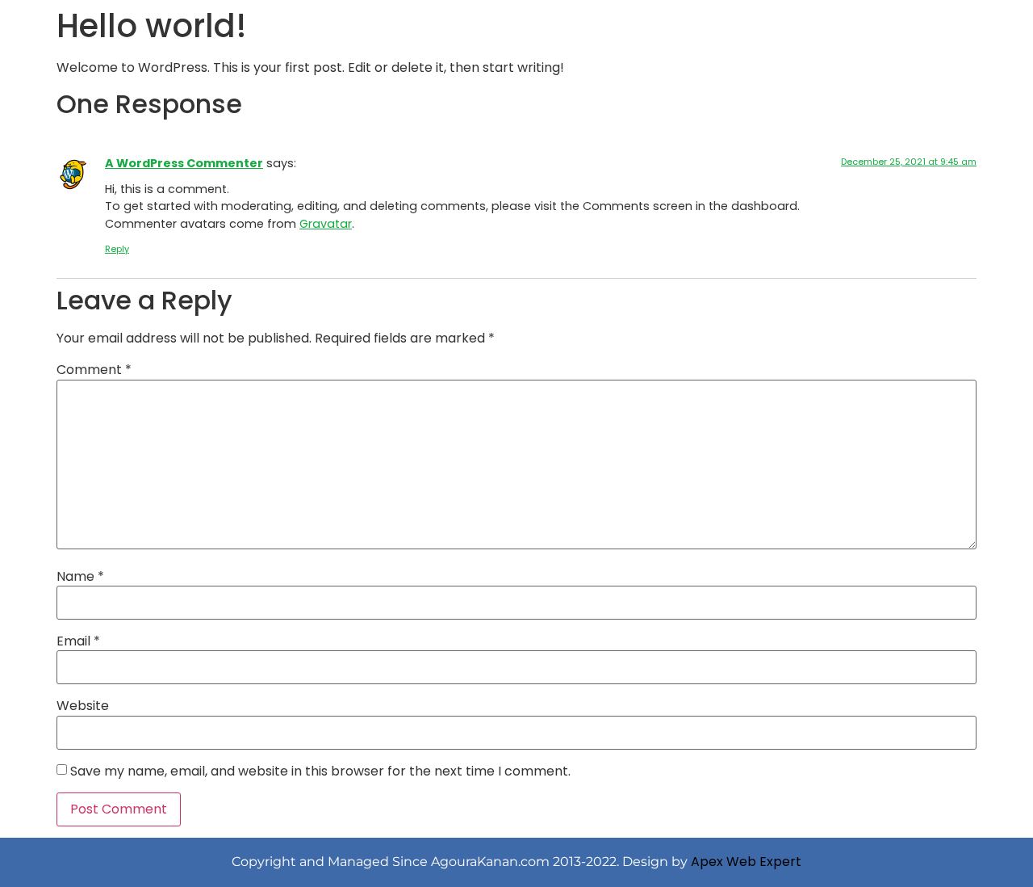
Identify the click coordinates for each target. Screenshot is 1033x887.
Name (80, 576)
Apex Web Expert (746, 861)
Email (78, 641)
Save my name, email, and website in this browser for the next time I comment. (320, 771)
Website (82, 706)
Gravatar (325, 224)
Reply (117, 248)
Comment (94, 370)
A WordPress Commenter (184, 163)
